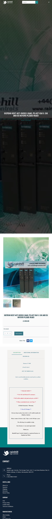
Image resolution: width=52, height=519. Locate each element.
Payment (5, 487)
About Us (5, 485)
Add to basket (19, 333)
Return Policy (6, 493)
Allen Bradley (6, 515)
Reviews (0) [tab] (26, 356)
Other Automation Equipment (14, 119)
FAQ (4, 501)
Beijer (4, 517)
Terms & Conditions (8, 506)
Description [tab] (17, 352)
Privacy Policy (6, 502)
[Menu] (48, 2)
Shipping (5, 489)
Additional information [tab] (31, 352)
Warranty (5, 491)
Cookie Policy (6, 504)
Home (4, 119)
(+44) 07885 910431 (12, 477)
